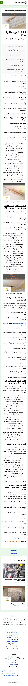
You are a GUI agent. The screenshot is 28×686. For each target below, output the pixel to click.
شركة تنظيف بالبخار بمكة (17, 604)
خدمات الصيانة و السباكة (12, 635)
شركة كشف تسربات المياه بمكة (15, 46)
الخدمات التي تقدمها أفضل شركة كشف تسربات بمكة (14, 51)
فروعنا (14, 662)
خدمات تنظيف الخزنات (12, 637)
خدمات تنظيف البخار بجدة (8, 670)
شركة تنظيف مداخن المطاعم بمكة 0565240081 (15, 579)
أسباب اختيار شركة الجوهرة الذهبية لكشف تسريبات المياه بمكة (15, 70)
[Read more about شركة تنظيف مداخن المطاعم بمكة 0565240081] (14, 570)
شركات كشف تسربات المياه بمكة (15, 55)
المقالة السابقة (14, 550)
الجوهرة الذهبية (19, 2)
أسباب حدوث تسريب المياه (17, 65)
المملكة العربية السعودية (18, 323)
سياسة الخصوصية (14, 664)
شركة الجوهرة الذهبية (17, 303)
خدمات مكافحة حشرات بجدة (8, 673)
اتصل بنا (14, 660)
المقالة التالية (14, 553)
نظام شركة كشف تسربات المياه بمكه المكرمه (15, 60)
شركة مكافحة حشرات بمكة (11, 541)
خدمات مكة (22, 582)
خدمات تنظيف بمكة (6, 671)
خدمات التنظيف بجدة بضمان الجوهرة (10, 675)
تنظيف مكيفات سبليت (12, 641)
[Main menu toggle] (1, 2)
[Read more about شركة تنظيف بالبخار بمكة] (14, 594)
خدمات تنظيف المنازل (12, 632)
